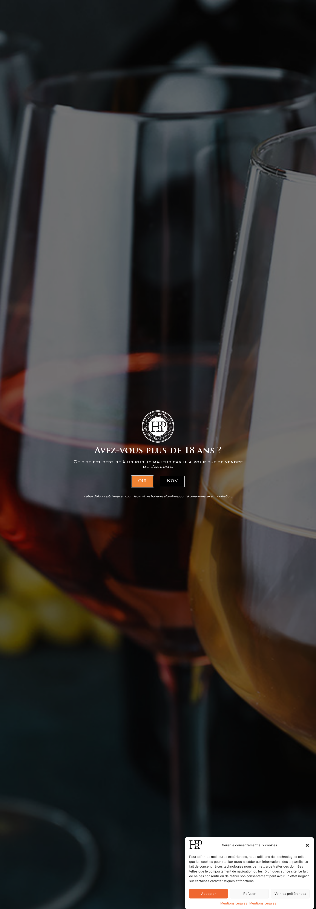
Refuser (249, 893)
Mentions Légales (233, 903)
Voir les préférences (290, 893)
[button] (307, 845)
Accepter (208, 893)
